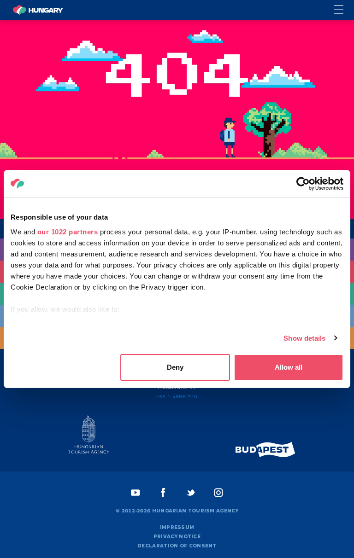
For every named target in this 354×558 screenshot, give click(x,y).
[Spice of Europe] (265, 450)
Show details (304, 338)
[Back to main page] (38, 10)
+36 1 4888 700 (177, 397)
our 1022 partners (67, 232)
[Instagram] (218, 492)
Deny (175, 367)
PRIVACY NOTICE (177, 537)
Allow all (288, 367)
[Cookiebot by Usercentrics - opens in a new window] (303, 184)
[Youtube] (135, 492)
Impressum (177, 527)
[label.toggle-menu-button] (344, 10)
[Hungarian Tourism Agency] (88, 436)
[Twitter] (190, 492)
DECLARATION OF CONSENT (177, 546)
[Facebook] (163, 492)
